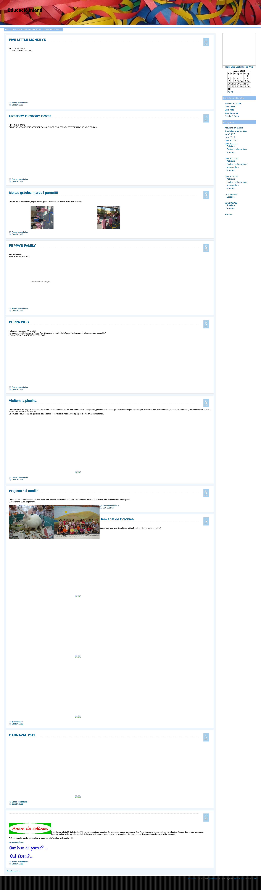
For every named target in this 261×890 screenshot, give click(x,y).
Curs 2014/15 (231, 176)
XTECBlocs (192, 879)
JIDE (256, 879)
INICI (7, 30)
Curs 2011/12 (231, 140)
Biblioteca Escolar (233, 103)
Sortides (231, 152)
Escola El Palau (232, 116)
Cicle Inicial (230, 106)
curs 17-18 (230, 137)
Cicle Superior (231, 113)
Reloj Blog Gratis (233, 67)
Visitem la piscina (22, 401)
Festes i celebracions (237, 149)
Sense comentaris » (20, 103)
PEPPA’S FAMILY (22, 245)
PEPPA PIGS (19, 322)
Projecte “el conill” (23, 491)
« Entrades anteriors (13, 871)
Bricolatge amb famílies (236, 131)
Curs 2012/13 (231, 143)
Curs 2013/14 (231, 158)
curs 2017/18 (231, 203)
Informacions (233, 167)
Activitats (231, 146)
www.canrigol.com (16, 842)
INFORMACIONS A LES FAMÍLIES (27, 30)
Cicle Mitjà (229, 110)
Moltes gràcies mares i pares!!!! (33, 193)
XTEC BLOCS (239, 879)
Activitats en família (234, 128)
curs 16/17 (230, 134)
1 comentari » (17, 722)
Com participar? (53, 30)
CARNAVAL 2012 (22, 735)
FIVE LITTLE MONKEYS (27, 40)
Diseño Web (247, 67)
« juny (230, 91)
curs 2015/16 (231, 194)
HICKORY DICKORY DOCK (30, 116)
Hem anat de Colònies (117, 519)
